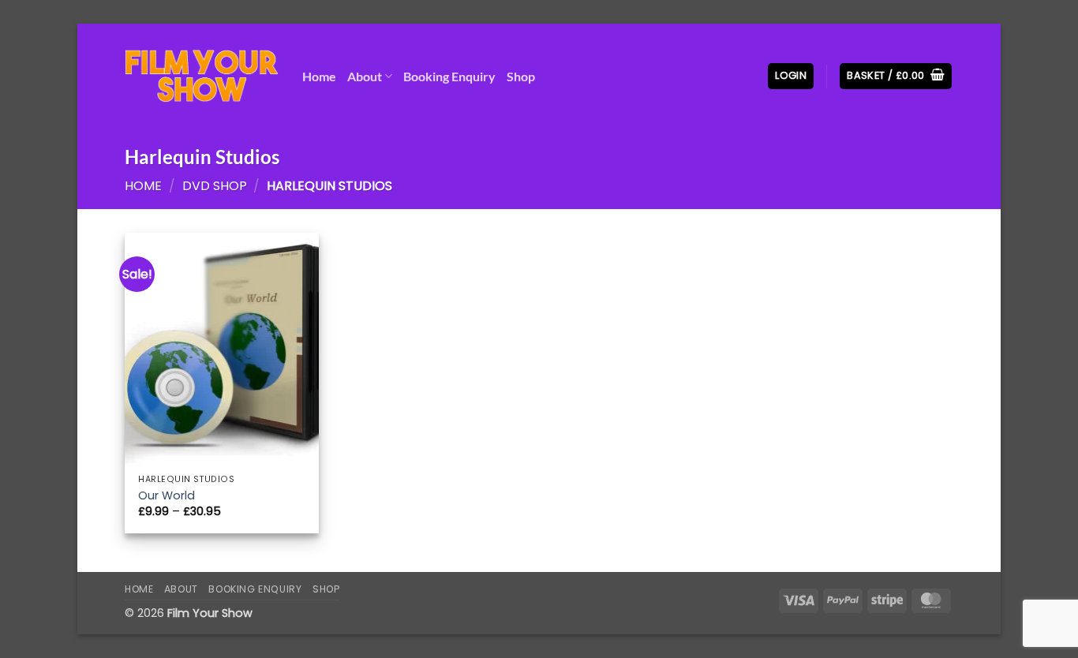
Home (319, 76)
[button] (791, 76)
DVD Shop (214, 186)
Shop (521, 76)
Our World (166, 495)
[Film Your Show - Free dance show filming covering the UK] (202, 76)
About (364, 76)
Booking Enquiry (449, 76)
